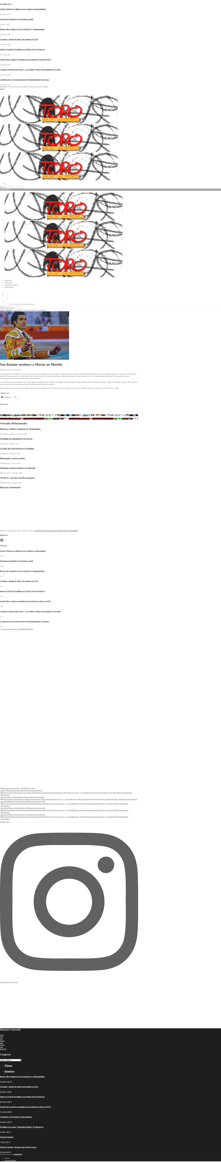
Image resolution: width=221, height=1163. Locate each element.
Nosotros (8, 280)
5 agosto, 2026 (5, 85)
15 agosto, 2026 (5, 64)
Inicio (2, 310)
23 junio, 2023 (15, 463)
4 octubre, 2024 (17, 473)
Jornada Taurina (11, 285)
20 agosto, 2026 (5, 54)
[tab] (71, 1065)
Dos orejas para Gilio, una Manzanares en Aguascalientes (18, 415)
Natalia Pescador (5, 482)
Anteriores (9, 287)
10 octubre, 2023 (21, 434)
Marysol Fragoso (5, 369)
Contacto (8, 283)
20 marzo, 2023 (14, 443)
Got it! (2, 89)
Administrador (4, 463)
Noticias (9, 310)
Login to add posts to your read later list (21, 304)
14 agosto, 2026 (5, 75)
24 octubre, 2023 (15, 453)
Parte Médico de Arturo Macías (10, 418)
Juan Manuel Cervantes (7, 434)
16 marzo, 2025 (5, 14)
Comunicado (4, 443)
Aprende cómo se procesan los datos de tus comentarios (56, 531)
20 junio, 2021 (5, 1152)
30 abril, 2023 (17, 369)
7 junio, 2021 (4, 1142)
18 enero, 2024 (17, 482)
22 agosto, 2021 (5, 1122)
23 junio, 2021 (5, 1132)
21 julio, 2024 (5, 24)
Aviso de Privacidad (10, 1160)
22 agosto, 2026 (5, 34)
